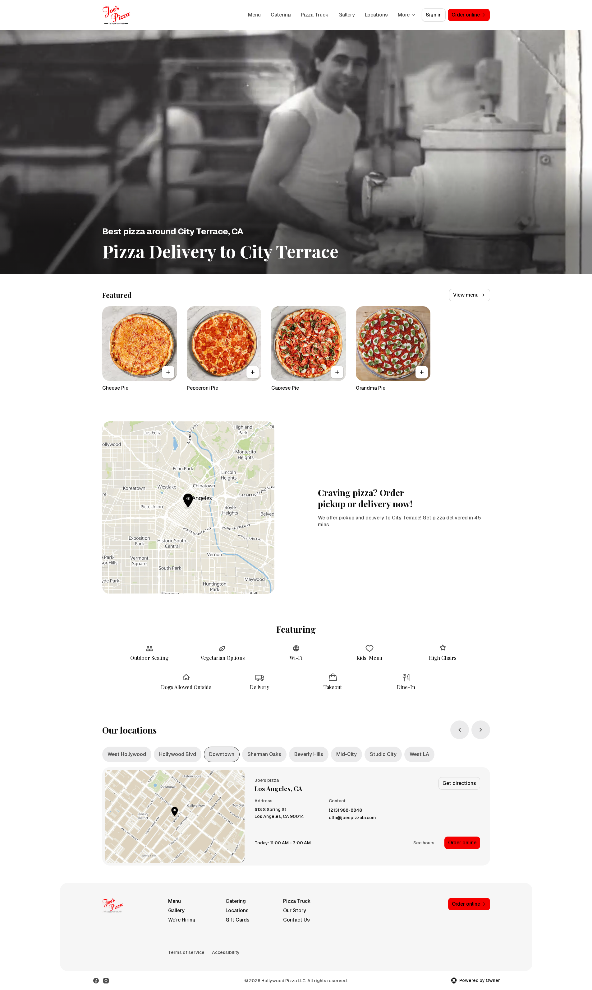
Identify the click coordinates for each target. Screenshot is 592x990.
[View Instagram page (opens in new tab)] (106, 980)
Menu (254, 15)
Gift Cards (238, 920)
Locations (376, 15)
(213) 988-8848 (345, 810)
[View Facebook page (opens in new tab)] (96, 980)
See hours (423, 843)
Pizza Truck (314, 15)
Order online (462, 842)
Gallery (346, 15)
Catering (281, 15)
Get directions (459, 783)
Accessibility (226, 952)
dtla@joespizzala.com (352, 818)
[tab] (126, 754)
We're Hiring (181, 920)
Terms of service (186, 952)
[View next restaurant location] (480, 729)
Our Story (294, 910)
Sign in (434, 15)
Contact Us (296, 920)
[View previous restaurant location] (459, 729)
